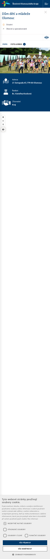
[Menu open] (46, 4)
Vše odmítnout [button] (25, 549)
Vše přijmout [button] (25, 543)
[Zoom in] (3, 117)
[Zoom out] (3, 121)
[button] (25, 554)
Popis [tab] (5, 44)
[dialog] (25, 527)
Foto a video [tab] (18, 44)
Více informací (32, 519)
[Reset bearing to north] (3, 124)
